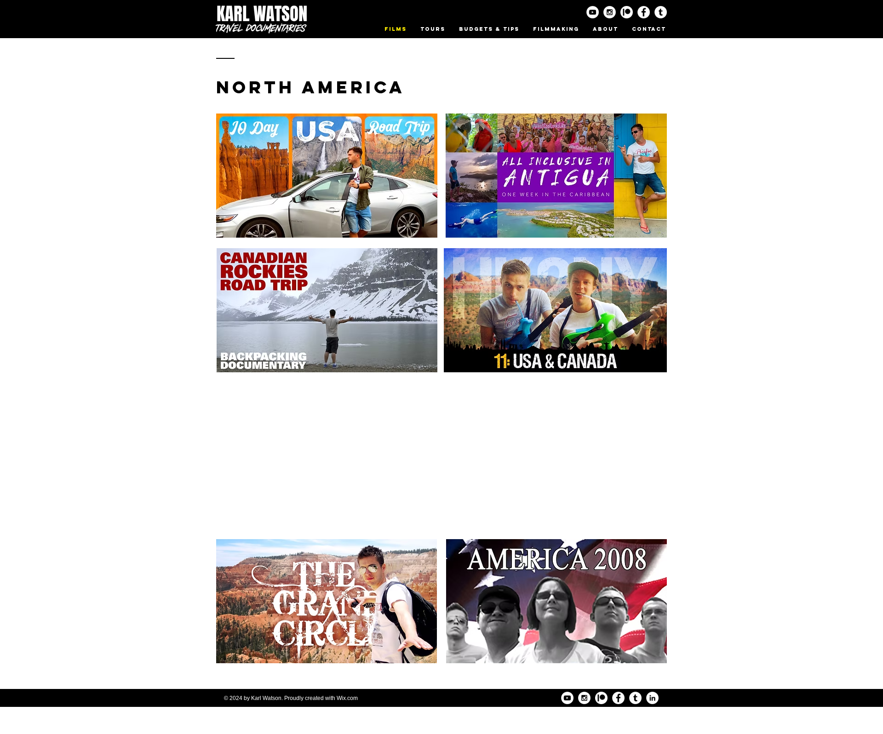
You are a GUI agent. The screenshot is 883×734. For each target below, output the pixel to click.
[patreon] (626, 12)
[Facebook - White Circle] (643, 12)
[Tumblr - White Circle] (660, 12)
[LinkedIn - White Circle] (652, 698)
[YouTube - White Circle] (592, 12)
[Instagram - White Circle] (609, 12)
